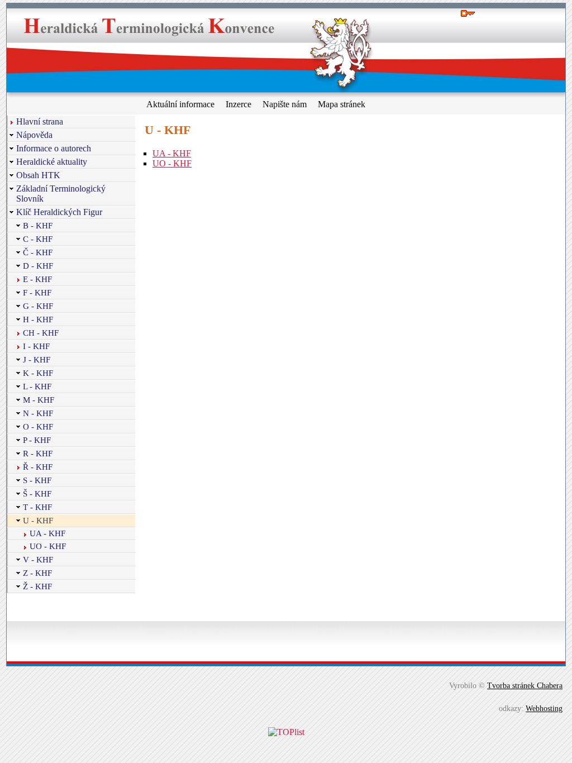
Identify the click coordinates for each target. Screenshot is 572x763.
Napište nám (285, 104)
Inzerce (238, 104)
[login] (469, 13)
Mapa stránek (341, 104)
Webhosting (544, 708)
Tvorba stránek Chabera (525, 685)
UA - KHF (171, 153)
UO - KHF (172, 163)
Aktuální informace (180, 104)
